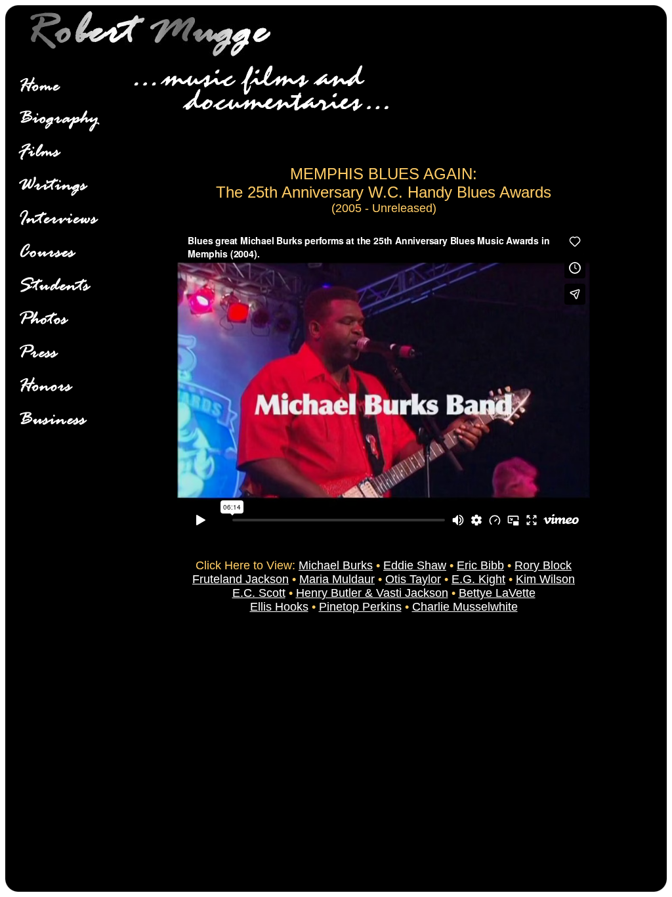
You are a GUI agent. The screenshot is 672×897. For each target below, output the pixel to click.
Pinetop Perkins (360, 606)
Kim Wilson (545, 579)
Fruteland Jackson (240, 579)
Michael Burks (336, 565)
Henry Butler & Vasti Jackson (372, 593)
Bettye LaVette (497, 593)
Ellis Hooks (279, 606)
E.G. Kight (478, 579)
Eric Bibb (480, 565)
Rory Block (543, 565)
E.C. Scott (258, 593)
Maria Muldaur (337, 579)
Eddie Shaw (414, 565)
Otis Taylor (413, 579)
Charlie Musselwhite (465, 606)
